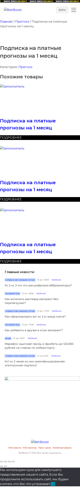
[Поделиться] (5, 461)
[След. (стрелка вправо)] (5, 466)
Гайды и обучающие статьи (20, 280)
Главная (6, 21)
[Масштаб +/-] (13, 461)
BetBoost (56, 280)
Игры (8, 338)
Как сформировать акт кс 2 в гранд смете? (35, 316)
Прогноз (22, 21)
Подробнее (11, 137)
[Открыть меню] (73, 10)
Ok (53, 484)
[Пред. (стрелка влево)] (1, 466)
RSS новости (15, 448)
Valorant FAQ (12, 294)
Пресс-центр (44, 448)
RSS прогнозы (30, 448)
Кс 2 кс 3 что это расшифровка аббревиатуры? (38, 285)
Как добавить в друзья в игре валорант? (34, 330)
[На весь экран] (9, 461)
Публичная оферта (62, 448)
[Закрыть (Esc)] (1, 461)
